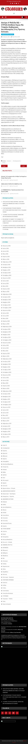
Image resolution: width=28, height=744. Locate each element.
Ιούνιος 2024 (6, 315)
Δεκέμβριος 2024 (7, 299)
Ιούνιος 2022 (6, 380)
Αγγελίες (5, 450)
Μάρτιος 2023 (6, 356)
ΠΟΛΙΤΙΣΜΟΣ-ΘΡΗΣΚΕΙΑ (8, 579)
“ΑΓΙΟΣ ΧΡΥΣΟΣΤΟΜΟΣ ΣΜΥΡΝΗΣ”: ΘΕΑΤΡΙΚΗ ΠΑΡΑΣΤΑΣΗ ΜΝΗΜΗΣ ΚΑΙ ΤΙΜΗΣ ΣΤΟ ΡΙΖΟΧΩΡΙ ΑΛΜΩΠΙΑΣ (14, 203)
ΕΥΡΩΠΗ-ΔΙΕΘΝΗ (6, 528)
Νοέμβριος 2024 (6, 302)
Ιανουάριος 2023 (6, 361)
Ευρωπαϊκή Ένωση (7, 523)
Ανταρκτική (5, 466)
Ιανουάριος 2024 (6, 329)
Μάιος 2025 (5, 286)
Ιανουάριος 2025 (6, 297)
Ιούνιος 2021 (6, 412)
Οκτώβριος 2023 (7, 337)
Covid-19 (5, 445)
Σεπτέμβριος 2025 (7, 275)
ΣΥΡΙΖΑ (3, 162)
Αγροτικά (5, 453)
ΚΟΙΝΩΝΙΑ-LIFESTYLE (7, 544)
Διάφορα (5, 501)
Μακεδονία (5, 555)
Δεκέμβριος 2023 (7, 332)
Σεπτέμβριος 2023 (7, 340)
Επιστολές (5, 520)
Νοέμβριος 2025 (6, 270)
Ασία (4, 477)
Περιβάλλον (5, 571)
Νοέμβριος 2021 (6, 399)
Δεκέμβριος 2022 (7, 364)
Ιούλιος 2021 (6, 410)
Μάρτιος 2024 (6, 323)
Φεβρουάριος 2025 (7, 294)
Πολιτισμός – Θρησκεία (8, 577)
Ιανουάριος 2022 (6, 393)
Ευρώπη (5, 526)
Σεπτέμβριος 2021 (7, 404)
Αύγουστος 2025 (6, 278)
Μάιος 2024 (5, 318)
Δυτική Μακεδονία (7, 507)
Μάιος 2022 (5, 383)
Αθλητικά (5, 456)
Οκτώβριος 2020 (7, 434)
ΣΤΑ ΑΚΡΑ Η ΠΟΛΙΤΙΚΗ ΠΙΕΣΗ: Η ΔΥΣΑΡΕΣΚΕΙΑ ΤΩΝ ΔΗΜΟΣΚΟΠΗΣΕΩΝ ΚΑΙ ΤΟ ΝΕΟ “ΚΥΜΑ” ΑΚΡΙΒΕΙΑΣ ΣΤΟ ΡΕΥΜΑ (14, 227)
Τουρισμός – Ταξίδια (7, 598)
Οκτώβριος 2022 (7, 369)
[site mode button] (23, 17)
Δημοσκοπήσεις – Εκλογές (9, 488)
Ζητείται (5, 531)
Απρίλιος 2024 (6, 321)
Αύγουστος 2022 (6, 375)
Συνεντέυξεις (6, 590)
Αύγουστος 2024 (6, 310)
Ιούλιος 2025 (6, 280)
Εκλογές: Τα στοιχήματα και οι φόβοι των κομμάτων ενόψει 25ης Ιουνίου (13, 177)
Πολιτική (5, 574)
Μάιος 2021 (5, 415)
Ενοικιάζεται (6, 515)
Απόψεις (5, 469)
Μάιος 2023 (5, 350)
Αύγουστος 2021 (6, 407)
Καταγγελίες (5, 536)
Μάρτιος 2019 (6, 436)
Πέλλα (4, 569)
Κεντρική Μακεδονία (7, 539)
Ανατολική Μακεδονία (8, 464)
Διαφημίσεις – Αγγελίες (8, 496)
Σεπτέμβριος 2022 (7, 372)
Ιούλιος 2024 (6, 313)
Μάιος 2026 (5, 253)
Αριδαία (4, 474)
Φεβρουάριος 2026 (7, 262)
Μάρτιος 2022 (6, 388)
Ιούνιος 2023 (6, 348)
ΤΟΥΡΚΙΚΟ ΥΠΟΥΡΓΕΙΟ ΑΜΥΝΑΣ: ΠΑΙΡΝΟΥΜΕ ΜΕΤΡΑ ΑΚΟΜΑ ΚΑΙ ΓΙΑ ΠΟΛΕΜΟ (13, 215)
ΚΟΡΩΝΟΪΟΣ (5, 547)
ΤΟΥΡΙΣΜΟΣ (5, 596)
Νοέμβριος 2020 (6, 431)
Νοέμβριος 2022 (6, 367)
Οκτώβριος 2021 (7, 402)
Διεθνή (4, 504)
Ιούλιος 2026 (6, 248)
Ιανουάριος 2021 (6, 426)
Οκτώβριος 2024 (7, 305)
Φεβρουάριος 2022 (7, 391)
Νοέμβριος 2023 (6, 334)
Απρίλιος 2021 (6, 418)
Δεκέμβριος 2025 (7, 267)
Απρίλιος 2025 (6, 288)
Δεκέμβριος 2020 (7, 428)
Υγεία (4, 601)
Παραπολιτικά (6, 566)
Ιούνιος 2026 (6, 251)
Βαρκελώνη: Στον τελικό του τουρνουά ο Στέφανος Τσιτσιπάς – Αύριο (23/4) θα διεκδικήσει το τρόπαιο (5, 166)
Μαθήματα (5, 553)
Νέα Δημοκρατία (16, 160)
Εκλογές (9, 160)
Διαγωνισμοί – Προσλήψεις (9, 493)
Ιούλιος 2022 (6, 377)
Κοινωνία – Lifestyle (7, 542)
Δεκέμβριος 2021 (7, 396)
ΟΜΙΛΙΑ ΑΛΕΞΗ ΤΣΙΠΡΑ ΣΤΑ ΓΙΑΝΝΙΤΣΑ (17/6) (11, 184)
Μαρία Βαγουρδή (16, 36)
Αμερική (5, 458)
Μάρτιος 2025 (6, 291)
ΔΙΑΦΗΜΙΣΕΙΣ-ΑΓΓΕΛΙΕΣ (8, 499)
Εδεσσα (4, 510)
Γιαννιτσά (5, 485)
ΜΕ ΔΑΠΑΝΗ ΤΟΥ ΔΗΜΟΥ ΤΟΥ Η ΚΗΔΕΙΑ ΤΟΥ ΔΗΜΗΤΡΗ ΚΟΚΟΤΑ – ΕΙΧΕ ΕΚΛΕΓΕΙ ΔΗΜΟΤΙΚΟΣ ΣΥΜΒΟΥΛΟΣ (13, 221)
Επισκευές (5, 518)
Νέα (3, 558)
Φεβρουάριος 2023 (7, 358)
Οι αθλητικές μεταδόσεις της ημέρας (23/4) (24, 166)
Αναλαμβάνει (6, 461)
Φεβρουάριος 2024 (7, 326)
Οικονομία (5, 561)
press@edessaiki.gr (7, 622)
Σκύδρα (4, 585)
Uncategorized (6, 448)
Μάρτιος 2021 (6, 420)
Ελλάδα (4, 512)
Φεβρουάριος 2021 (7, 423)
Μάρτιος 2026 (6, 259)
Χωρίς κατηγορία (7, 604)
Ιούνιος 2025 (6, 283)
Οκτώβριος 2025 (7, 272)
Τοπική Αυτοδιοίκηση (8, 593)
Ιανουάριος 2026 (6, 264)
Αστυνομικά (5, 480)
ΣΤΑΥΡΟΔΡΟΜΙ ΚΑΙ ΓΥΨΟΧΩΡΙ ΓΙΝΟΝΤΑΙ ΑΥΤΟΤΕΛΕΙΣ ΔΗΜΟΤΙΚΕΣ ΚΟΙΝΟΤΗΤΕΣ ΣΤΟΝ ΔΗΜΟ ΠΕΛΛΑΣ (14, 210)
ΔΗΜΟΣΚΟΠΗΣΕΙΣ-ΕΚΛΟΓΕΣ (7, 34)
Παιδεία (4, 563)
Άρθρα (4, 472)
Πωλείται (5, 582)
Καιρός (4, 534)
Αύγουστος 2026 (6, 245)
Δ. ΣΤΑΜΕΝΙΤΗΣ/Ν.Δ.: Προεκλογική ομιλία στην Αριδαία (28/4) (12, 190)
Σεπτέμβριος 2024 (7, 307)
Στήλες (4, 588)
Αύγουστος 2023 (6, 342)
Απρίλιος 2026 (6, 256)
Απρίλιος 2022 (6, 385)
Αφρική (4, 483)
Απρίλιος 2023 (6, 353)
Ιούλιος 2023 (6, 345)
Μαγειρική (5, 550)
